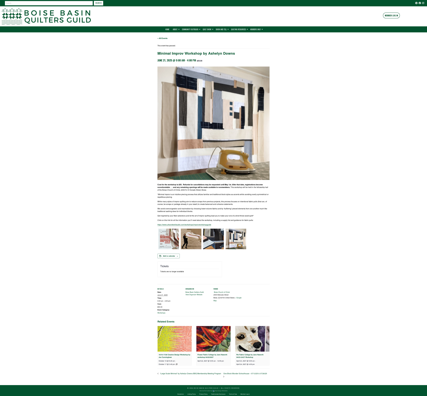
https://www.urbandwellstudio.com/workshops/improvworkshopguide (184, 224)
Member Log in (245, 394)
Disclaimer (180, 394)
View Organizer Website (193, 294)
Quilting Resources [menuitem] (238, 29)
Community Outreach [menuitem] (190, 29)
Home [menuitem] (167, 29)
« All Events (162, 38)
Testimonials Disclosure (218, 394)
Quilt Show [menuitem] (207, 29)
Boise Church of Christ (222, 292)
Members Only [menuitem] (255, 29)
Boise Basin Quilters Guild (194, 292)
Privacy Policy (203, 394)
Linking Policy (191, 394)
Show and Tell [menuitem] (221, 29)
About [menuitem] (175, 29)
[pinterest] (416, 3)
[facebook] (420, 3)
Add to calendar (169, 256)
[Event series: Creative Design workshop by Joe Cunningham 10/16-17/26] (176, 364)
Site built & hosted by (213, 391)
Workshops (161, 313)
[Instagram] (423, 3)
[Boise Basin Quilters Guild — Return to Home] (46, 16)
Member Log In (391, 15)
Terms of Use (233, 394)
